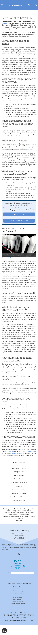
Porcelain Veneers (18, 593)
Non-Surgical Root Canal (19, 482)
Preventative (21, 614)
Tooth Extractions (18, 597)
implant (33, 451)
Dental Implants (17, 587)
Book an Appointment (19, 221)
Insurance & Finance (9, 614)
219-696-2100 (20, 537)
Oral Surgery (8, 615)
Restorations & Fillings (19, 490)
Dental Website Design (13, 620)
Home (11, 612)
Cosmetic (17, 615)
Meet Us (26, 612)
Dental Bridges (19, 475)
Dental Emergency (18, 601)
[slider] (18, 255)
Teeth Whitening (17, 591)
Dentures (19, 486)
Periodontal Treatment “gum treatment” (19, 497)
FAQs (23, 615)
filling (34, 300)
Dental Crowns (19, 479)
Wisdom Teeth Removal (20, 595)
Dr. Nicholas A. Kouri (16, 544)
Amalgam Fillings (19, 472)
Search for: (7, 573)
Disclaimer (15, 617)
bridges (29, 150)
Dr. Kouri (5, 23)
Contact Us (30, 615)
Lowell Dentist (6, 544)
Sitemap (23, 617)
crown (31, 390)
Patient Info (18, 612)
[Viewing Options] (4, 630)
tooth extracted (9, 451)
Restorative (19, 462)
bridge (29, 451)
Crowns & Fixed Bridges (19, 493)
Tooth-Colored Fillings (19, 468)
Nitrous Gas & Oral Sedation (19, 603)
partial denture (17, 453)
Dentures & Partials (19, 500)
